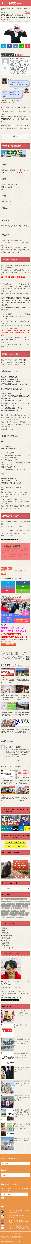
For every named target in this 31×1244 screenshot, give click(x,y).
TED (20, 899)
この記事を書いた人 (8, 55)
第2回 (3, 573)
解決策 (26, 913)
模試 (10, 568)
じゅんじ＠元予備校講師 (13, 747)
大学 (9, 908)
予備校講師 (14, 906)
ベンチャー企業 (25, 903)
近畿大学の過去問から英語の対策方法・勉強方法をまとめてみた (21, 1084)
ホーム (2, 1233)
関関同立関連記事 (5, 1237)
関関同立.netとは (21, 1233)
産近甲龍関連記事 (14, 1237)
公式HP (3, 240)
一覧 (10, 906)
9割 (2, 899)
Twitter (12, 760)
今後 (20, 906)
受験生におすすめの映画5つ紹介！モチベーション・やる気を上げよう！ (22, 1126)
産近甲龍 (3, 913)
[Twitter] (5, 69)
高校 (23, 917)
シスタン (21, 901)
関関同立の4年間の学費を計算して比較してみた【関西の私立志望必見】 (22, 1055)
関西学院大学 (12, 917)
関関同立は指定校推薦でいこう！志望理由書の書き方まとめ (21, 1098)
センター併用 (4, 903)
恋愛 (2, 910)
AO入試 (9, 899)
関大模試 (20, 915)
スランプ (27, 901)
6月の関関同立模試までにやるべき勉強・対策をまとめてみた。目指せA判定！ (15, 549)
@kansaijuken (6, 102)
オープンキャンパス (13, 901)
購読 (2, 1198)
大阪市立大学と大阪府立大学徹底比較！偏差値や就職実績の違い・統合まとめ (21, 1113)
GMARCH (15, 899)
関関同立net (15, 3)
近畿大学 (11, 915)
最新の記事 (20, 55)
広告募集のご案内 (13, 1236)
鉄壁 (16, 915)
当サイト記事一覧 (4, 1236)
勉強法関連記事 (22, 1237)
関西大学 (26, 915)
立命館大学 (12, 913)
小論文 (20, 908)
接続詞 (12, 910)
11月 (23, 571)
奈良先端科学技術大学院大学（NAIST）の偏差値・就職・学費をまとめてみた (21, 1042)
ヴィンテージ (4, 906)
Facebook (19, 760)
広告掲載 (25, 908)
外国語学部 (3, 908)
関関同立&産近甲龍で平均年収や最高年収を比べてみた (22, 1069)
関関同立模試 (17, 571)
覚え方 (22, 913)
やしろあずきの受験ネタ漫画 (11, 1233)
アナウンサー (4, 901)
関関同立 (4, 568)
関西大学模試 (4, 917)
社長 (8, 913)
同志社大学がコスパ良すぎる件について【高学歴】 (21, 1140)
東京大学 (22, 910)
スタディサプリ (8, 948)
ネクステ (18, 903)
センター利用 (12, 903)
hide (17, 136)
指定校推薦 (7, 910)
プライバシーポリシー (22, 1236)
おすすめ (24, 899)
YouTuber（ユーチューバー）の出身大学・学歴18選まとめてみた (21, 1013)
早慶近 (17, 910)
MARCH (5, 931)
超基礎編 (6, 915)
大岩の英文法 (14, 908)
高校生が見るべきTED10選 (21, 1026)
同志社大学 (24, 906)
